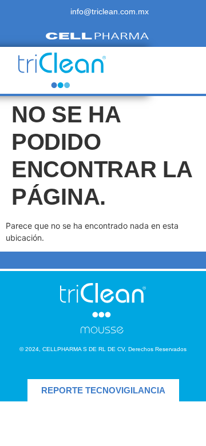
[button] (165, 70)
